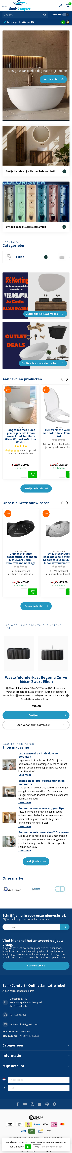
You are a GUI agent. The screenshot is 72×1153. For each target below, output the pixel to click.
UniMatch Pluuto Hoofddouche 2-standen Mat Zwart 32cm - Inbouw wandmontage (21, 558)
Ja (28, 1146)
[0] (67, 5)
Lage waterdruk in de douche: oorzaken (38, 755)
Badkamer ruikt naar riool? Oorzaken (43, 832)
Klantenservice (36, 965)
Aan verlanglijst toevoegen (33, 724)
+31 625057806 (18, 1014)
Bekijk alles (34, 861)
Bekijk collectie (34, 488)
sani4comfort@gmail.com (24, 1024)
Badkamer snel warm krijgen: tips (41, 808)
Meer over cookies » (52, 1146)
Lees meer (24, 774)
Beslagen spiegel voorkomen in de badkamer (41, 782)
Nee (36, 1146)
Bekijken (34, 715)
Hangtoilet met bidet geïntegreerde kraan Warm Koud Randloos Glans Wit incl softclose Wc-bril (20, 436)
